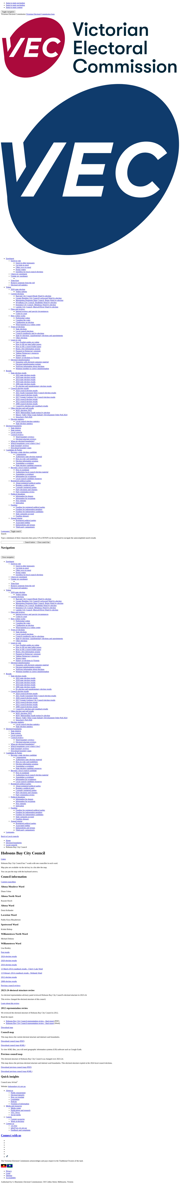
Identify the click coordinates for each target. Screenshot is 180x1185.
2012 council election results (27, 402)
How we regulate (17, 1097)
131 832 (14, 1126)
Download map (7, 1027)
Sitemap (9, 1175)
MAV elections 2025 (24, 410)
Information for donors (24, 496)
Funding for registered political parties (30, 507)
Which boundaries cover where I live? (25, 443)
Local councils (16, 432)
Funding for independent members (29, 509)
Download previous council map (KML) (16, 1071)
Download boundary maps (21, 448)
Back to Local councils (10, 836)
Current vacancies (18, 1119)
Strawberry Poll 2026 (24, 417)
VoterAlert (15, 280)
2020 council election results (27, 395)
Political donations (18, 494)
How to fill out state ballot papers (28, 344)
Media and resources (14, 1106)
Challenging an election (25, 322)
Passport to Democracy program (28, 351)
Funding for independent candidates (29, 512)
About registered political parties (28, 483)
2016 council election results (27, 399)
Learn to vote (16, 340)
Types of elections (18, 327)
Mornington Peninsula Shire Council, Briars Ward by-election (39, 300)
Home (8, 840)
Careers (9, 1117)
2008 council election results (27, 404)
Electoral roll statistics (19, 285)
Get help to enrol (22, 265)
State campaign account (25, 514)
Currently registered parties (26, 487)
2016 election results (9, 965)
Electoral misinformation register (28, 364)
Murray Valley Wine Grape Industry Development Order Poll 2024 (41, 415)
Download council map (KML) (13, 1045)
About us (9, 1091)
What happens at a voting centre (28, 325)
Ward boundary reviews (25, 437)
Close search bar (43, 542)
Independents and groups (25, 525)
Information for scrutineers (26, 476)
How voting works (18, 316)
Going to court (21, 314)
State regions (16, 430)
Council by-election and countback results (32, 406)
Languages (5, 531)
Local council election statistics (28, 421)
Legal (8, 1173)
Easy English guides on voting (27, 342)
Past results (5, 952)
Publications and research (20, 1110)
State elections (21, 329)
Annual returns (16, 518)
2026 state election (18, 289)
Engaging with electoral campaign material (32, 362)
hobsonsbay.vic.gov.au (17, 1086)
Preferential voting (23, 318)
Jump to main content (14, 7)
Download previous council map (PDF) (16, 1067)
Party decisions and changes (26, 490)
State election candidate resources (29, 465)
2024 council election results (27, 391)
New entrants (21, 501)
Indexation (20, 503)
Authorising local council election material (32, 472)
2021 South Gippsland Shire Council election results (36, 393)
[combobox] (12, 542)
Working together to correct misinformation (32, 369)
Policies (14, 1102)
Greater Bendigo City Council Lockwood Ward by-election (39, 298)
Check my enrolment (19, 274)
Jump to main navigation (15, 3)
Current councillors (8, 882)
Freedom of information (20, 1104)
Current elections (17, 294)
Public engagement (18, 1093)
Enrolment (10, 258)
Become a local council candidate (24, 468)
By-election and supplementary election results (34, 386)
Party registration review (25, 492)
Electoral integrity (17, 1095)
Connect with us (11, 1135)
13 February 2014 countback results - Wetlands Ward (21, 973)
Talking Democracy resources (27, 353)
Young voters (21, 355)
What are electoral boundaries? (23, 441)
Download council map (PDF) (12, 1041)
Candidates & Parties (14, 450)
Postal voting (21, 269)
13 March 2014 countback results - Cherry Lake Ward (22, 969)
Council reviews (17, 435)
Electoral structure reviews (26, 439)
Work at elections (17, 1121)
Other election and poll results (22, 408)
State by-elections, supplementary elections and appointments (39, 336)
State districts (16, 428)
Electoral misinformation (20, 360)
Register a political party (25, 485)
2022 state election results (25, 375)
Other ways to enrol (23, 267)
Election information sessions (27, 461)
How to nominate (22, 470)
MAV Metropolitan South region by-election (33, 413)
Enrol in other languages (25, 263)
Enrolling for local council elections (29, 272)
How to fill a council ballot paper (28, 347)
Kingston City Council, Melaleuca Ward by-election (36, 305)
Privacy (9, 1171)
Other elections (21, 338)
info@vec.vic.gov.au (19, 1128)
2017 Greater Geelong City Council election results (35, 397)
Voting (8, 287)
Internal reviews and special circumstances (32, 311)
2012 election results (9, 977)
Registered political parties (21, 481)
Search (3, 534)
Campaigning (21, 454)
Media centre (16, 1108)
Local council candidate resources (29, 479)
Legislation (15, 1099)
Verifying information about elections (30, 366)
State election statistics (24, 424)
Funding (14, 505)
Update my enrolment (19, 276)
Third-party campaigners (25, 527)
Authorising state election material (29, 457)
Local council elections (24, 331)
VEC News (15, 1113)
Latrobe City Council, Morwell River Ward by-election (37, 307)
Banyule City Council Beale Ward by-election (33, 296)
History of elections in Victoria (27, 358)
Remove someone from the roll (23, 283)
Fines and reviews (18, 309)
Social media (16, 1115)
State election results (18, 373)
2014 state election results (25, 380)
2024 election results (9, 956)
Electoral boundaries (14, 426)
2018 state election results (25, 377)
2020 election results (9, 961)
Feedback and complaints (20, 1130)
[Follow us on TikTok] (7, 1157)
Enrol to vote (16, 261)
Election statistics (17, 419)
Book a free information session (28, 349)
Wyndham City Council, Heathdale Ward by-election (36, 303)
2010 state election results (25, 382)
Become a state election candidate (24, 452)
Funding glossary (22, 516)
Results (9, 371)
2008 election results (9, 981)
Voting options (21, 292)
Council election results (20, 388)
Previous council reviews (10, 985)
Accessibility (11, 1178)
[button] (8, 12)
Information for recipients (25, 498)
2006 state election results (25, 384)
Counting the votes (23, 320)
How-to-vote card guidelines (27, 459)
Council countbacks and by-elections (30, 333)
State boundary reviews (20, 446)
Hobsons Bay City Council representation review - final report (30, 1021)
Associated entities (23, 523)
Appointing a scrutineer (25, 463)
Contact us (10, 1124)
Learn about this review (10, 1003)
